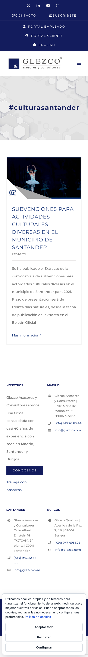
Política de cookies (38, 617)
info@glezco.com (67, 430)
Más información (25, 335)
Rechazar (44, 637)
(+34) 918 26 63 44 (67, 423)
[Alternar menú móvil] (79, 63)
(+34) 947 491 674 (67, 543)
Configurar (44, 647)
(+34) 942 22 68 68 (25, 560)
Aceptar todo (44, 627)
